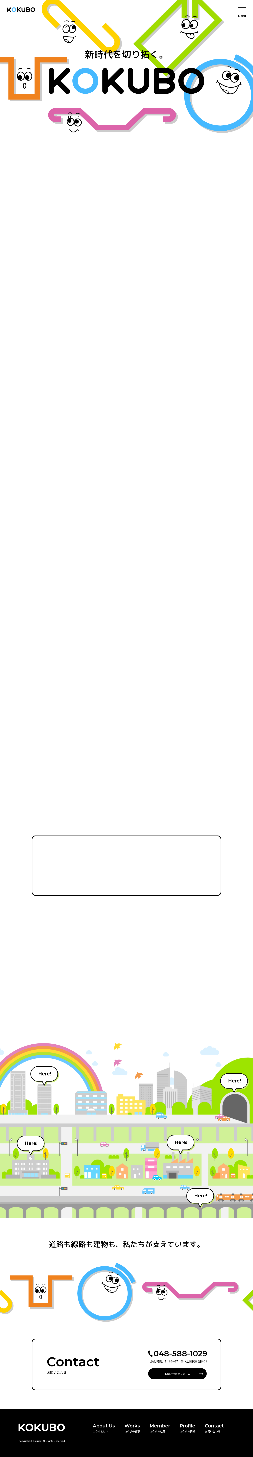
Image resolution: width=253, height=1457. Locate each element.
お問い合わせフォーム (177, 1374)
